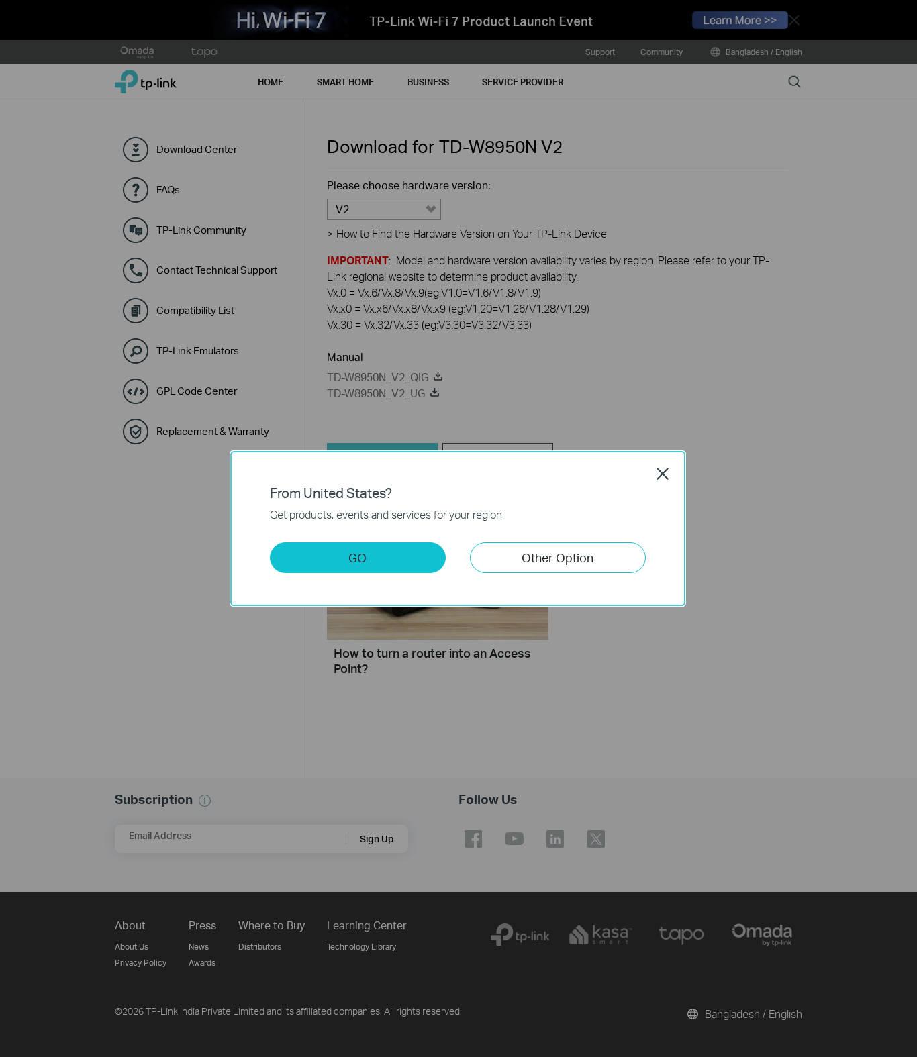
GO (357, 557)
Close (662, 473)
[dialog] (458, 528)
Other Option (557, 557)
